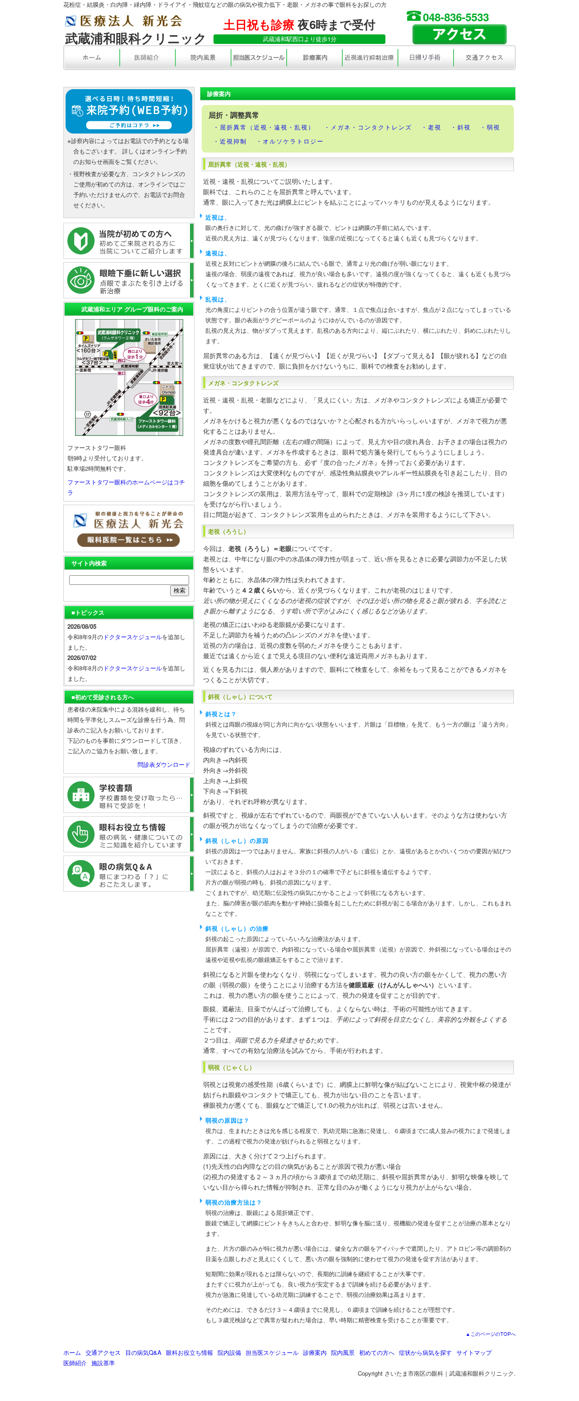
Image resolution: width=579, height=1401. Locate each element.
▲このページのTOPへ (490, 1333)
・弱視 (490, 127)
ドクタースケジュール (132, 636)
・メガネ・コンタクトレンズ (368, 127)
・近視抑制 (230, 141)
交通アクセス (103, 1352)
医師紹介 (75, 1362)
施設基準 (103, 1362)
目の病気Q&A (143, 1352)
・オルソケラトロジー (290, 141)
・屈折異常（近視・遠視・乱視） (264, 127)
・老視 (431, 127)
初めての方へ (376, 1352)
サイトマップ (474, 1352)
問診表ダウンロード (164, 764)
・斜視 (461, 127)
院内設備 (229, 1352)
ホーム (72, 1352)
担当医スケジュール (272, 1352)
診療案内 (315, 1352)
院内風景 (343, 1352)
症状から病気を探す (425, 1352)
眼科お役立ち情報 (189, 1352)
